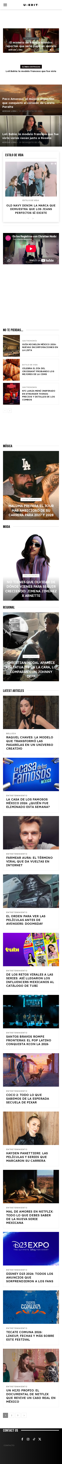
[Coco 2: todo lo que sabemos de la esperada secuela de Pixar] (31, 1070)
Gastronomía (29, 341)
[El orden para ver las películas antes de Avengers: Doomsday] (31, 891)
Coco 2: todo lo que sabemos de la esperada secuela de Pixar (27, 1098)
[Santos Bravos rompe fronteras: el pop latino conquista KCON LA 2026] (31, 1011)
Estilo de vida (30, 200)
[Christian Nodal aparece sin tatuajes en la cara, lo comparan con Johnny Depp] (31, 646)
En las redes (31, 576)
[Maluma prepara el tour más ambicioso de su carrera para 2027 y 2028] (31, 485)
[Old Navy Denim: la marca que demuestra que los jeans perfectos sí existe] (31, 179)
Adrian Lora (15, 50)
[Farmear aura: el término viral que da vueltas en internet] (31, 832)
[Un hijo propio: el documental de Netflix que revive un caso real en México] (31, 1365)
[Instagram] (28, 1439)
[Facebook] (22, 1439)
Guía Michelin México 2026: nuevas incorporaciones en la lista (40, 347)
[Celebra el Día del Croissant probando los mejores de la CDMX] (11, 370)
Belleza (11, 733)
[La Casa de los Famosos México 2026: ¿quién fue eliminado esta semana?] (31, 774)
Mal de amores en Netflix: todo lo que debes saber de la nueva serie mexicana (29, 1217)
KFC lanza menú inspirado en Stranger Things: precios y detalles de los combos (38, 395)
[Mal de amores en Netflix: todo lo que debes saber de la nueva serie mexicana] (31, 1186)
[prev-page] (28, 219)
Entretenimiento (31, 38)
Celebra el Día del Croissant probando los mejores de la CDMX (38, 371)
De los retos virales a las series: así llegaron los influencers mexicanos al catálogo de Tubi (30, 980)
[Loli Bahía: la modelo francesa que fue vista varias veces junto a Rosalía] (31, 131)
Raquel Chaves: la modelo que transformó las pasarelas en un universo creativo (29, 742)
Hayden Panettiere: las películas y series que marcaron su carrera (27, 1157)
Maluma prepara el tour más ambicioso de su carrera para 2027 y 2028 (31, 510)
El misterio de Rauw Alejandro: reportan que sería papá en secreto (31, 44)
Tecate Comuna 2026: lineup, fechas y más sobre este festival (30, 1335)
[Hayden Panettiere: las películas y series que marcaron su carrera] (31, 1128)
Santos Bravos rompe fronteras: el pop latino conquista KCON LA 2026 (28, 1040)
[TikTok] (34, 1439)
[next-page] (33, 219)
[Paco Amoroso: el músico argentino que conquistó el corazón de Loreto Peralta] (31, 100)
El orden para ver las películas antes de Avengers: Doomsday (25, 919)
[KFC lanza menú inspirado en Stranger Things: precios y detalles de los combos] (11, 394)
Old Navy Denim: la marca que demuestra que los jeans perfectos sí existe (31, 209)
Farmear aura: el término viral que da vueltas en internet (29, 861)
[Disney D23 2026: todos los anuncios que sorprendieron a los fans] (31, 1248)
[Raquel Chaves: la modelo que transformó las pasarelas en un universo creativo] (31, 712)
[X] (39, 1439)
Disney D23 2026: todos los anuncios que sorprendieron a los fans (29, 1277)
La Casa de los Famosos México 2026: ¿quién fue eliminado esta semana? (28, 803)
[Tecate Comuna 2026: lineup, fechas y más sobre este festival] (31, 1307)
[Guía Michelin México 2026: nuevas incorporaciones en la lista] (11, 346)
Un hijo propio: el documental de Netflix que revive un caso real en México (31, 1395)
